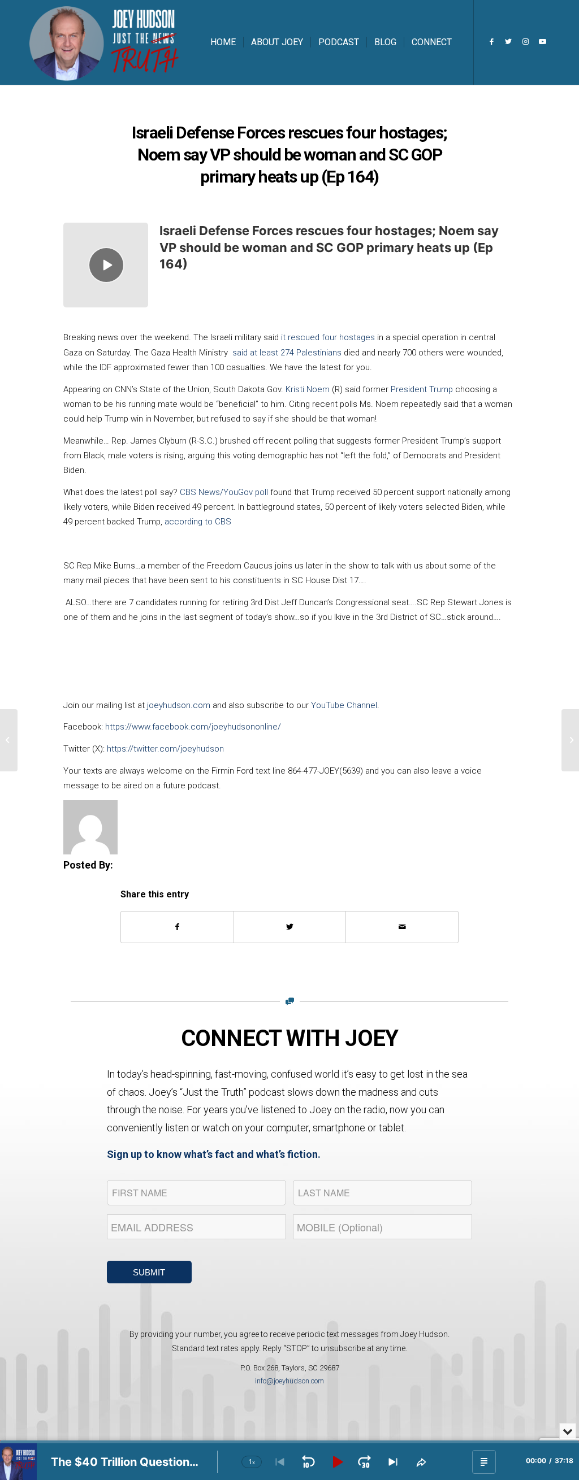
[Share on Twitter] (290, 927)
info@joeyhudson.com (289, 1381)
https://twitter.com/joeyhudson (165, 749)
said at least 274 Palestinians (287, 353)
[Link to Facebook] (491, 41)
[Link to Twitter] (508, 41)
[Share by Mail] (402, 927)
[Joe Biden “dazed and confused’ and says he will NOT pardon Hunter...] (9, 740)
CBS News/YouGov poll (224, 492)
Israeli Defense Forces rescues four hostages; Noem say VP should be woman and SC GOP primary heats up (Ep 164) (329, 247)
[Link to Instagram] (525, 41)
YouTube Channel (344, 705)
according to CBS (198, 522)
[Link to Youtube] (542, 41)
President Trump (423, 389)
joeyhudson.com (178, 705)
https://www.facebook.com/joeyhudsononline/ (193, 727)
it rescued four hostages (328, 337)
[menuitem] (223, 42)
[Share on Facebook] (177, 927)
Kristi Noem (309, 389)
